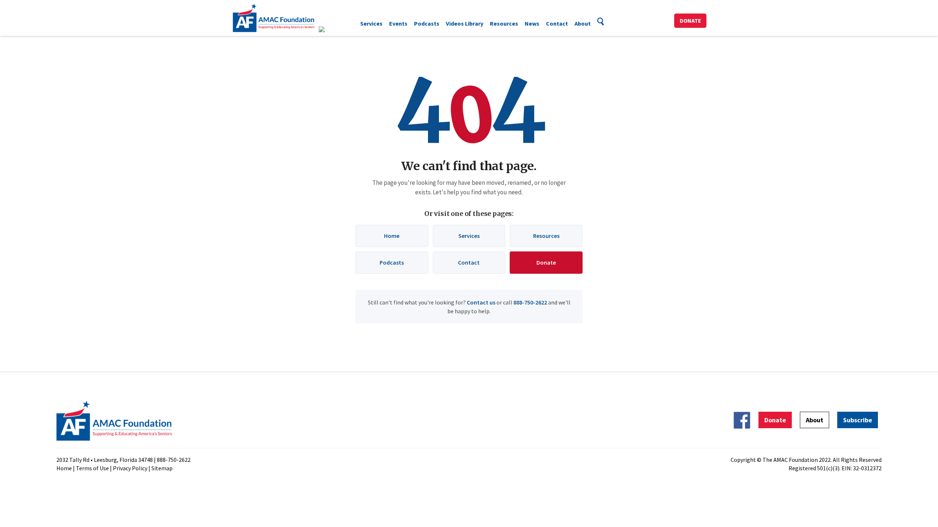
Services (371, 23)
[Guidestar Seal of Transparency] (331, 29)
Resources (504, 23)
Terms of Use (92, 468)
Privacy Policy (130, 468)
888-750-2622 (530, 302)
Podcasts (426, 23)
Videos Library (464, 23)
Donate (690, 20)
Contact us (481, 302)
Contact (557, 23)
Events (398, 23)
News (532, 23)
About (583, 23)
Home (391, 235)
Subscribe (857, 420)
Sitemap (162, 468)
